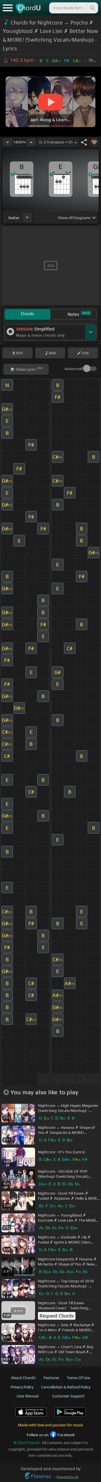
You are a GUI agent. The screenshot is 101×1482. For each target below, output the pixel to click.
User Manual (27, 1396)
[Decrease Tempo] (7, 142)
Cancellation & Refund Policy (65, 1387)
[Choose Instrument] (27, 217)
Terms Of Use (78, 1377)
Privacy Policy (22, 1387)
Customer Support (68, 1396)
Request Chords (57, 1316)
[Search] (92, 7)
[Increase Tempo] (31, 142)
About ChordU (23, 1377)
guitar (13, 217)
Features (51, 1377)
